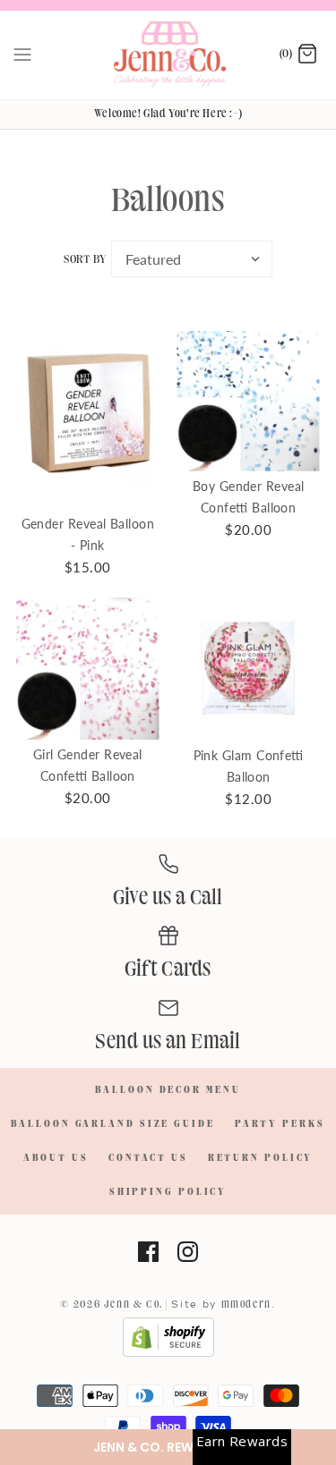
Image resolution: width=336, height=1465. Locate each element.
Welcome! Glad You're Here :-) (168, 113)
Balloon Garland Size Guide (112, 1124)
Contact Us (148, 1158)
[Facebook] (148, 1251)
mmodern (246, 1304)
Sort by (85, 259)
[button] (168, 1447)
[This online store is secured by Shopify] (168, 1354)
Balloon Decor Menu (167, 1090)
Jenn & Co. (133, 1304)
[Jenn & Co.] (168, 55)
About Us (56, 1158)
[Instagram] (187, 1251)
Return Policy (261, 1158)
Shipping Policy (168, 1192)
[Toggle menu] (22, 54)
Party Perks (280, 1124)
